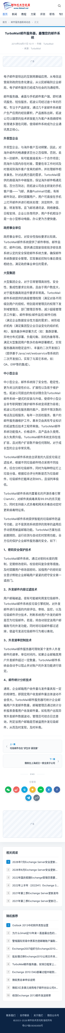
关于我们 (38, 1015)
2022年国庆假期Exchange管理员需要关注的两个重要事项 (35, 877)
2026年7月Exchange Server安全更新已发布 (35, 861)
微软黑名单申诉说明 (23, 979)
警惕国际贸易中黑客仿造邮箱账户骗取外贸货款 (35, 940)
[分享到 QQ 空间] (32, 789)
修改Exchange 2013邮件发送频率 (31, 995)
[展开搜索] (59, 5)
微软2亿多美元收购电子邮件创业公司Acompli (35, 987)
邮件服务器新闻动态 (20, 22)
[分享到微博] (16, 789)
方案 (33, 14)
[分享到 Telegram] (28, 798)
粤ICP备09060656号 (32, 1025)
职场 (52, 14)
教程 (23, 14)
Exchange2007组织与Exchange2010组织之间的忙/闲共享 (35, 948)
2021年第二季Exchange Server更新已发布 (35, 900)
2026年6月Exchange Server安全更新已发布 (35, 869)
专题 (61, 14)
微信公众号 (53, 1015)
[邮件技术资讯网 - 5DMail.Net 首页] (16, 6)
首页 (5, 14)
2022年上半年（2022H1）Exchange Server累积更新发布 (35, 885)
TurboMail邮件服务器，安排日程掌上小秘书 (35, 964)
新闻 (14, 14)
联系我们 (11, 1015)
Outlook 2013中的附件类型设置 (30, 925)
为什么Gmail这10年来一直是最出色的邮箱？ (35, 933)
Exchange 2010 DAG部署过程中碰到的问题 (35, 972)
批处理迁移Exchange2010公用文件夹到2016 (35, 956)
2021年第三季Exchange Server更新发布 (35, 893)
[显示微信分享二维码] (8, 789)
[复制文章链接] (36, 798)
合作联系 (24, 1015)
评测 (42, 14)
